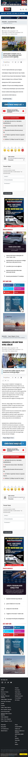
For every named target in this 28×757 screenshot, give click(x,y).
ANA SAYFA (4, 21)
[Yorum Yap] (3, 65)
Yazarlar (17, 687)
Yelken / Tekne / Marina (6, 707)
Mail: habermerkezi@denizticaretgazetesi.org (16, 158)
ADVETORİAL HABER (19, 734)
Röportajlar (3, 724)
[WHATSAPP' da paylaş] (18, 62)
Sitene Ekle (17, 740)
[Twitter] (8, 682)
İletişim (16, 744)
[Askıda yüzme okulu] (14, 238)
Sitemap (16, 738)
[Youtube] (11, 682)
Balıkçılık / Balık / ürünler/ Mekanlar (6, 714)
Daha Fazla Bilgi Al (11, 755)
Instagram (18, 288)
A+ (5, 65)
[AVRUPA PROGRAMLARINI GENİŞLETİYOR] (14, 577)
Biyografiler (3, 726)
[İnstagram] (2, 682)
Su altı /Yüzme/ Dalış (12, 21)
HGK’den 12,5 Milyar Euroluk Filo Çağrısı (14, 139)
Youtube (8, 292)
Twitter (7, 288)
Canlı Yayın (3, 694)
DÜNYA (2, 689)
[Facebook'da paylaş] (13, 62)
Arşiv (16, 742)
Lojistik (2, 703)
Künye (16, 724)
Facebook (7, 285)
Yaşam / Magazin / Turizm (13, 336)
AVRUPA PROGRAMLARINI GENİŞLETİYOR (14, 586)
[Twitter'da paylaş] (15, 62)
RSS (17, 292)
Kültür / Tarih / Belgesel (6, 719)
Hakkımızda (17, 728)
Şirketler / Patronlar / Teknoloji (5, 696)
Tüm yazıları (10, 160)
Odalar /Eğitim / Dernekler (6, 699)
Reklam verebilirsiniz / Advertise (20, 731)
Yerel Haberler (18, 694)
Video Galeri (17, 691)
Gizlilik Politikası (18, 726)
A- (8, 65)
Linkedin (18, 285)
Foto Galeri (17, 689)
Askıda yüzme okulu (15, 246)
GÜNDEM (3, 687)
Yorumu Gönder (8, 193)
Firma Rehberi (18, 698)
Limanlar (3, 705)
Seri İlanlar (17, 700)
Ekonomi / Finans (4, 691)
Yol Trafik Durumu (5, 728)
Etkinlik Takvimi (4, 730)
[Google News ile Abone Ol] (6, 62)
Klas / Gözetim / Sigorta (6, 709)
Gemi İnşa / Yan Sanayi (6, 701)
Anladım (23, 754)
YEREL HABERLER (4, 717)
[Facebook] (5, 682)
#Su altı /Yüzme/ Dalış (7, 98)
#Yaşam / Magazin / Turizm (8, 437)
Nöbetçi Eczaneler (19, 696)
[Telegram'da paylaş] (21, 62)
